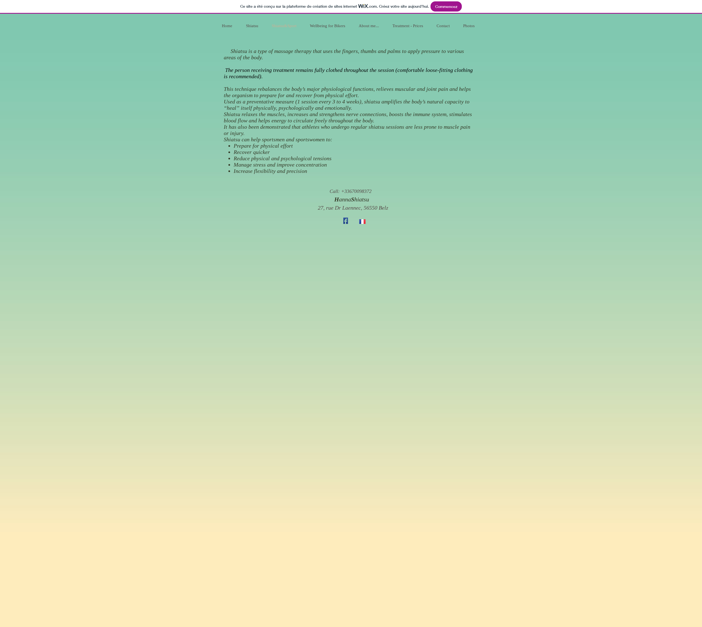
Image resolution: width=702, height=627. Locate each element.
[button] (350, 191)
